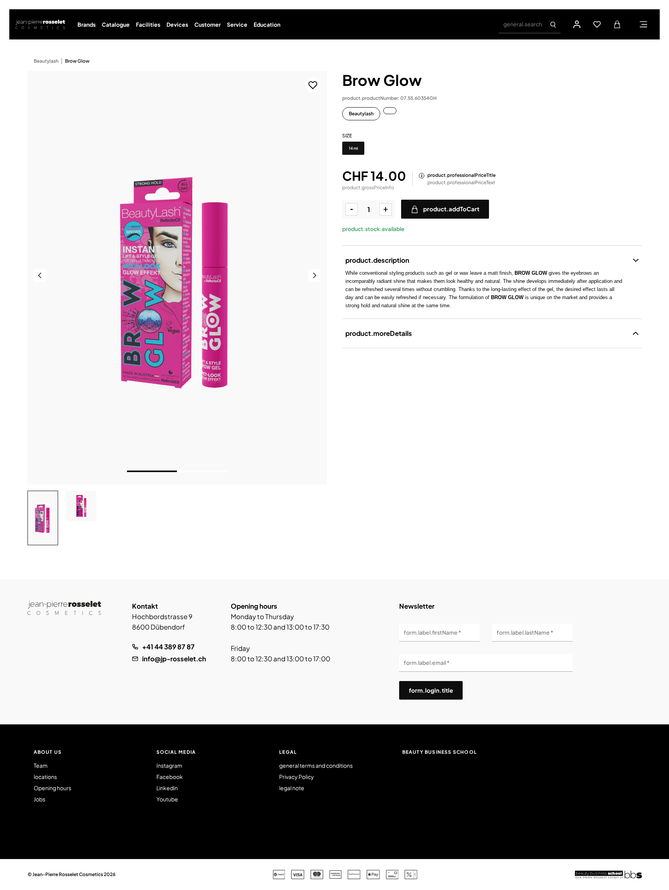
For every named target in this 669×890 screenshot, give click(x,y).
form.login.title (431, 690)
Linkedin (167, 787)
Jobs (39, 799)
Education (267, 24)
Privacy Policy (296, 776)
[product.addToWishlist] (313, 85)
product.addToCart (451, 208)
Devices (177, 24)
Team (41, 765)
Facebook (169, 776)
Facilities (148, 24)
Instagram (169, 765)
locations (45, 776)
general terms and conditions (316, 765)
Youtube (167, 799)
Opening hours (52, 787)
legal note (291, 787)
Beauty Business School (439, 752)
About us (48, 752)
